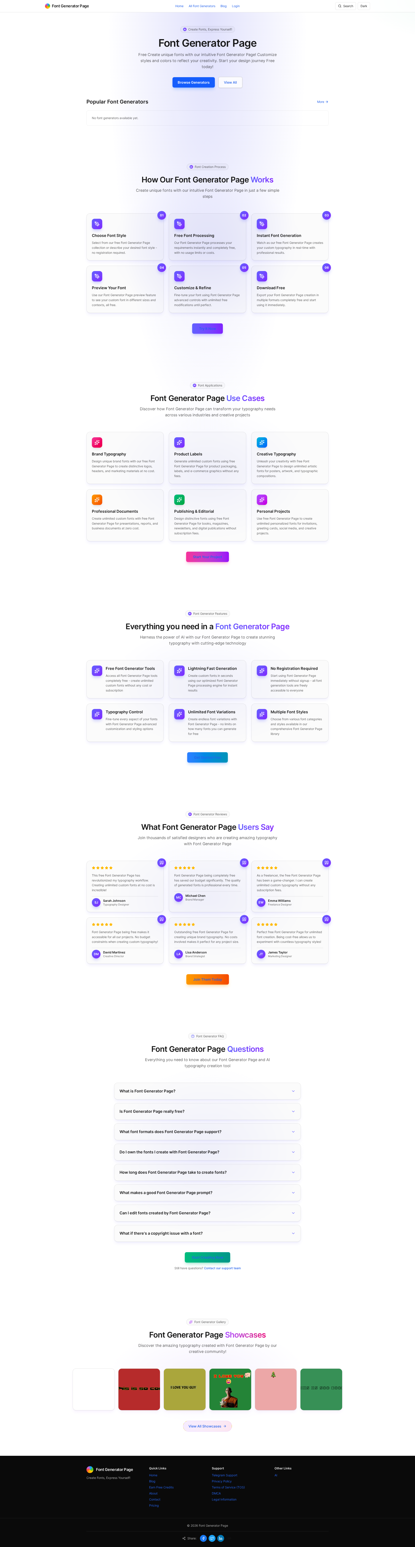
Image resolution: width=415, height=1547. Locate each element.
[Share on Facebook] (203, 1538)
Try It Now (207, 328)
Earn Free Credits (161, 1487)
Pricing (154, 1505)
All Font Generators (202, 6)
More (320, 102)
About (153, 1493)
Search (348, 6)
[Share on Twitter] (212, 1538)
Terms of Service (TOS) (228, 1487)
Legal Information (224, 1499)
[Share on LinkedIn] (220, 1538)
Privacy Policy (222, 1481)
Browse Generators (194, 82)
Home (179, 6)
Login (236, 6)
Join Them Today (207, 979)
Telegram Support (224, 1475)
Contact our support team (222, 1268)
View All (230, 82)
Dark (364, 6)
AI (276, 1475)
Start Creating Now (207, 1257)
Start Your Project (207, 557)
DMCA (216, 1493)
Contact (154, 1499)
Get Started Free (207, 757)
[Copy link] (229, 1538)
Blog (223, 6)
